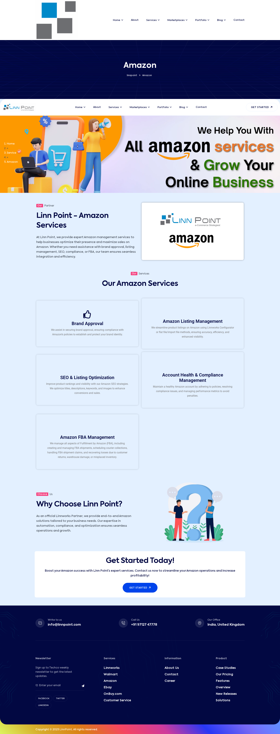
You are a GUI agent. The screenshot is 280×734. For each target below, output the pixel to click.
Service (11, 153)
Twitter (60, 699)
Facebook (43, 699)
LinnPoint (66, 729)
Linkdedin (43, 705)
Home (11, 144)
